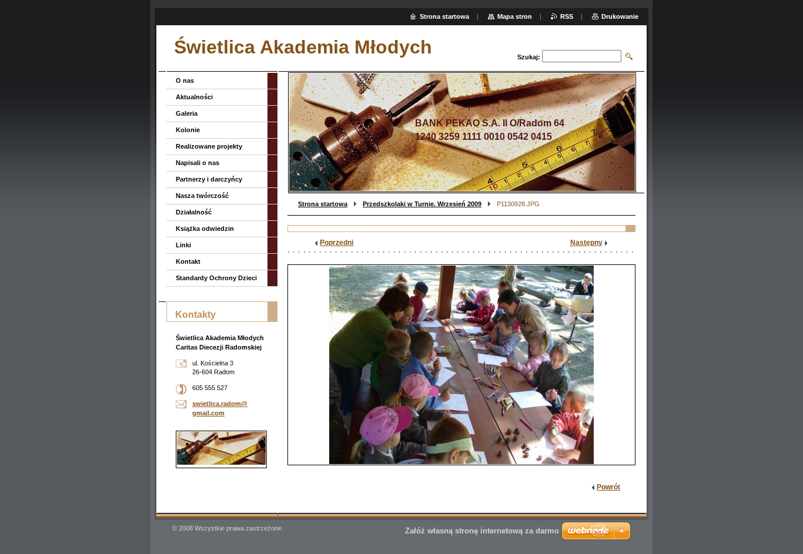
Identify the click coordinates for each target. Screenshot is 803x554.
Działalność (194, 212)
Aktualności (194, 96)
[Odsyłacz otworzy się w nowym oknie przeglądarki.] (461, 364)
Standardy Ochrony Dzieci (216, 277)
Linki (183, 245)
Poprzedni (336, 243)
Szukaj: (528, 57)
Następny (586, 243)
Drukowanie (619, 16)
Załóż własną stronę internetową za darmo (482, 530)
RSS (566, 16)
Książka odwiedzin (205, 228)
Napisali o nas (197, 162)
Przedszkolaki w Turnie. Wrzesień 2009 (422, 203)
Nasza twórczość (202, 195)
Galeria (187, 113)
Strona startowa (322, 203)
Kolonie (188, 129)
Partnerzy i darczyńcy (209, 179)
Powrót (608, 487)
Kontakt (188, 261)
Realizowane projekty (209, 146)
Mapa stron (514, 16)
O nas (185, 80)
